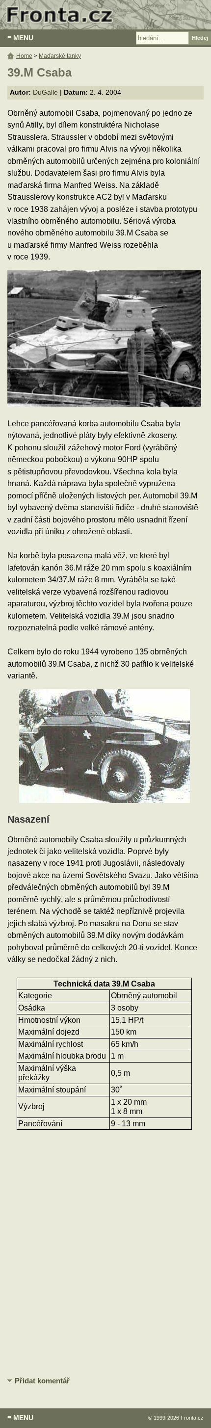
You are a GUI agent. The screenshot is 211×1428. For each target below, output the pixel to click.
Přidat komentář (42, 1380)
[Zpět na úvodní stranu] (105, 14)
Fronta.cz (192, 1418)
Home (24, 55)
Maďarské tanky (60, 55)
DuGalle (45, 92)
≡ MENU (20, 38)
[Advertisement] (105, 1257)
